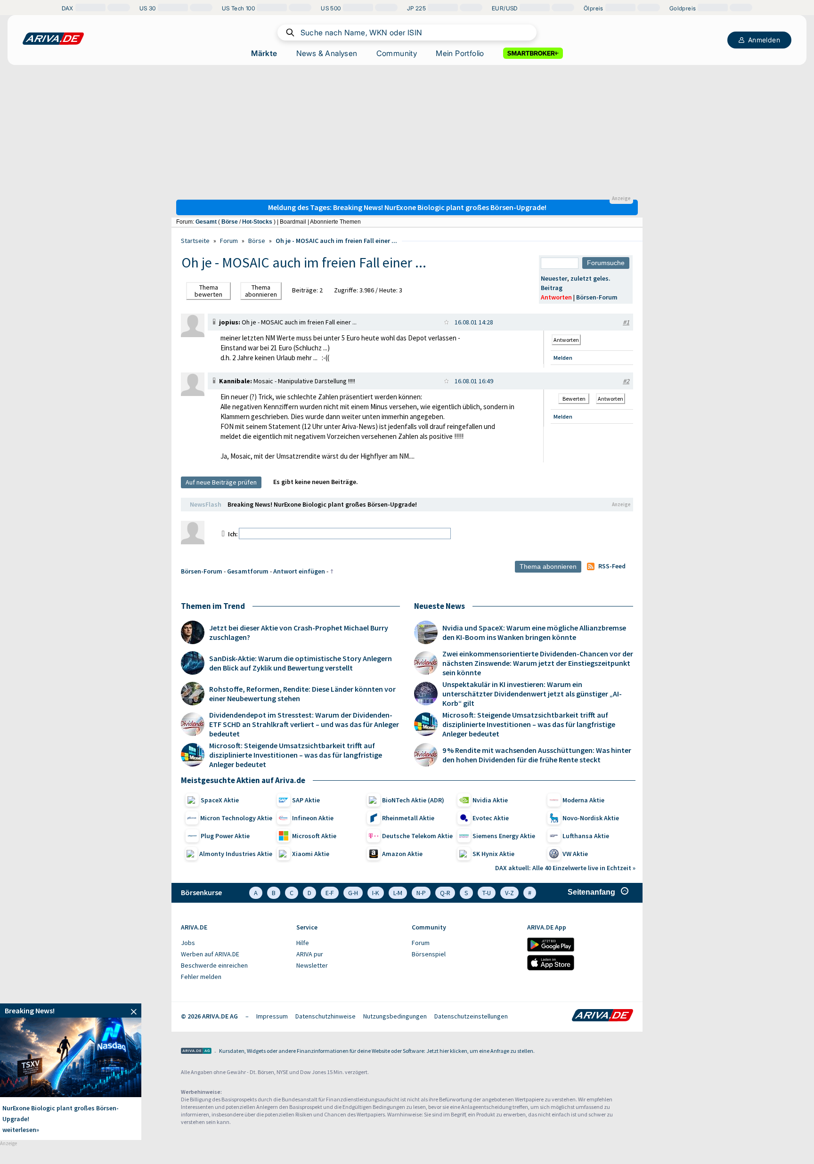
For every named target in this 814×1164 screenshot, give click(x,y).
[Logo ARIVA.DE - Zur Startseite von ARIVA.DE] (602, 1016)
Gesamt (206, 221)
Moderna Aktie (583, 800)
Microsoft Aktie (314, 836)
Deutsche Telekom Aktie (417, 836)
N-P (421, 893)
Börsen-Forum (597, 297)
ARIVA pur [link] (309, 954)
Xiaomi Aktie (310, 853)
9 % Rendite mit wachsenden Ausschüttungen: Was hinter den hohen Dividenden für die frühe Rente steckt (536, 754)
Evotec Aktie (490, 818)
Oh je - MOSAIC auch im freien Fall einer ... (336, 240)
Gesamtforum (248, 571)
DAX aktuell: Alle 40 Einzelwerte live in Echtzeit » (565, 868)
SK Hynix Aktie (493, 853)
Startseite (195, 240)
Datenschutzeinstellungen (471, 1016)
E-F (330, 893)
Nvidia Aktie (490, 800)
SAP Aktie (306, 800)
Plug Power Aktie (225, 836)
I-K (375, 893)
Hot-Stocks (257, 221)
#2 (626, 381)
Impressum (272, 1016)
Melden (563, 357)
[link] (192, 335)
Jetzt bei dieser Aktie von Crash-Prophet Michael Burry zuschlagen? (298, 632)
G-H (353, 893)
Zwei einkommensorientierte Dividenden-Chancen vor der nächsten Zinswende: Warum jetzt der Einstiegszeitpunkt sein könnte (537, 663)
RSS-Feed (612, 566)
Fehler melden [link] (201, 976)
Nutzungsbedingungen (395, 1016)
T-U (486, 893)
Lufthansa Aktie (585, 836)
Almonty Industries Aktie (235, 853)
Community (396, 53)
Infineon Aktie (313, 818)
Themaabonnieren (261, 291)
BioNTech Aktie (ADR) (413, 800)
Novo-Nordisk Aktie (590, 818)
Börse (229, 221)
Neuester (554, 278)
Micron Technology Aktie (236, 818)
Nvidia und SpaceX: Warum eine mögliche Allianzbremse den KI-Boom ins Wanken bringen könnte (534, 632)
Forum (229, 240)
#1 (626, 322)
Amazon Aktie (402, 853)
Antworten (556, 297)
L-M (397, 893)
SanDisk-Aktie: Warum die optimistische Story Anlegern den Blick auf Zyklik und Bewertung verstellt (300, 663)
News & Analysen (327, 53)
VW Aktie (575, 853)
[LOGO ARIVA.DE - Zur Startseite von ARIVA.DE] (53, 38)
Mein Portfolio (460, 53)
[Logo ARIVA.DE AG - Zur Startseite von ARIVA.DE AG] (196, 1052)
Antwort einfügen (299, 571)
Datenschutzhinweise (325, 1016)
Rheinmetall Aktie (408, 818)
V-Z (509, 893)
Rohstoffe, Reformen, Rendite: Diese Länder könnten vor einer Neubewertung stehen (302, 693)
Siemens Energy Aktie (503, 836)
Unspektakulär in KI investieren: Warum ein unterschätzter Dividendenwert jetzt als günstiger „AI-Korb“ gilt (532, 693)
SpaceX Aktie (220, 800)
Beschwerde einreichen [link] (214, 965)
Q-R (445, 893)
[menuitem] (234, 943)
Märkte (264, 53)
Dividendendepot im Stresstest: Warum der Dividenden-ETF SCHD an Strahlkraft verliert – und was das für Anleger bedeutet (304, 724)
